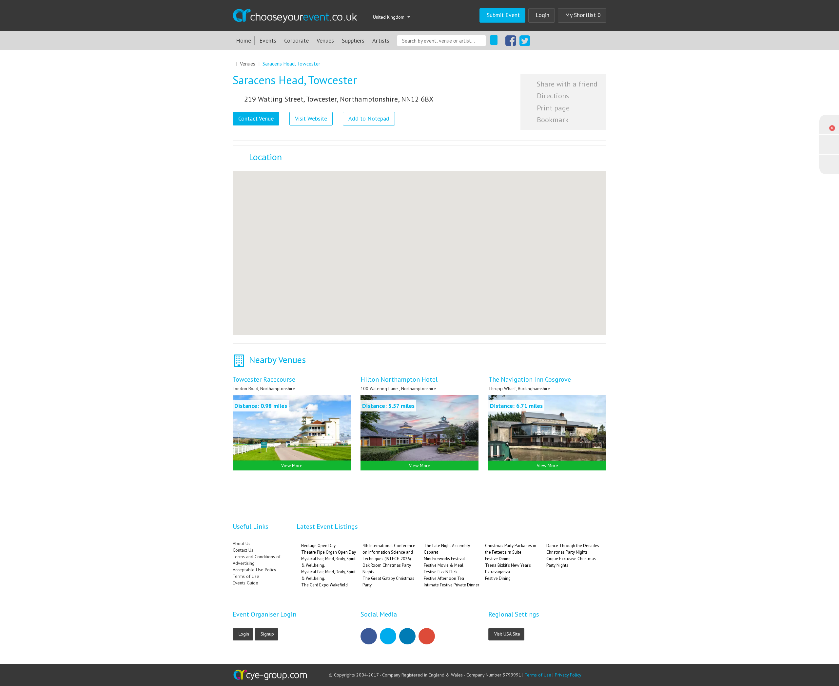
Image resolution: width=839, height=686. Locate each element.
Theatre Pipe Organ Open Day (328, 552)
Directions (552, 95)
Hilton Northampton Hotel (399, 379)
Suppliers (353, 40)
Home (243, 40)
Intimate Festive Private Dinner (451, 585)
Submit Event (503, 15)
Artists (380, 40)
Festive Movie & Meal (443, 565)
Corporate (296, 40)
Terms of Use (246, 576)
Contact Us (243, 550)
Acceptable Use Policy (254, 570)
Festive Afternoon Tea (444, 578)
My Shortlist (583, 15)
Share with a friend (566, 83)
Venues (325, 40)
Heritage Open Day (318, 545)
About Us (241, 543)
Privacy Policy (568, 675)
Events (267, 40)
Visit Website (311, 118)
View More (291, 465)
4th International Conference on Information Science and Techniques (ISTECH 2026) (388, 552)
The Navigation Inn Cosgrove (529, 379)
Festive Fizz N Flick (441, 572)
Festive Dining (498, 559)
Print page (552, 107)
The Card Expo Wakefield (324, 585)
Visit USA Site (507, 634)
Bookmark (552, 119)
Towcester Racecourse (264, 379)
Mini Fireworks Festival (444, 559)
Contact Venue (256, 118)
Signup (267, 634)
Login (542, 15)
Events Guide (245, 583)
